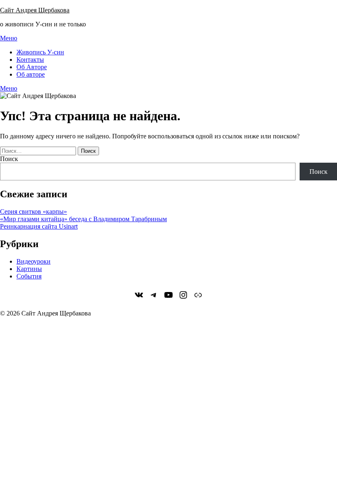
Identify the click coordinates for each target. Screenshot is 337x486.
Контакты (30, 59)
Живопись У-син (40, 52)
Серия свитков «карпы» (33, 211)
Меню (8, 38)
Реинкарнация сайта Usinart (39, 226)
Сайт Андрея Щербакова (34, 10)
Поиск (9, 158)
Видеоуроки (33, 261)
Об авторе (30, 74)
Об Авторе (31, 66)
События (29, 276)
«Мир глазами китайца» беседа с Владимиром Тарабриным (83, 218)
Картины (29, 268)
